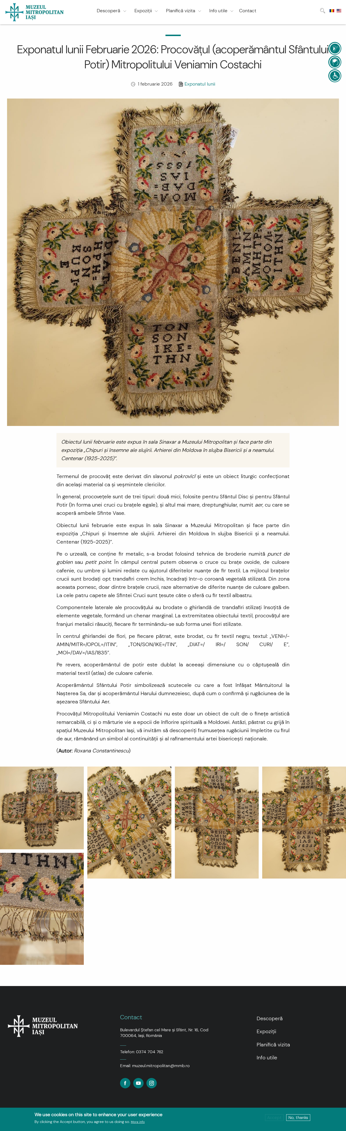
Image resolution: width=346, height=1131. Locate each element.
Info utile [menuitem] (218, 11)
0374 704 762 (149, 1052)
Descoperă (270, 1018)
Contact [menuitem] (247, 11)
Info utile (267, 1057)
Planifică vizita (273, 1044)
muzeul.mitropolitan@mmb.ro (161, 1066)
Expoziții (266, 1031)
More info (138, 1121)
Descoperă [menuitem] (108, 11)
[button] (42, 807)
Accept (274, 1117)
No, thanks (298, 1117)
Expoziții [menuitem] (143, 11)
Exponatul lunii (200, 84)
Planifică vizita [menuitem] (180, 11)
